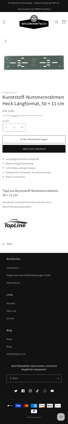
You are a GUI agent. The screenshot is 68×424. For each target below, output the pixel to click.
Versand (14, 115)
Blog (9, 346)
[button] (4, 22)
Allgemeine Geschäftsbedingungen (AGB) (28, 275)
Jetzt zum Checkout (34, 148)
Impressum (13, 267)
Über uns (11, 310)
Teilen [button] (9, 243)
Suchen (11, 318)
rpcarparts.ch (36, 417)
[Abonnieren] (57, 378)
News (9, 339)
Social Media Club (16, 353)
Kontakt (11, 303)
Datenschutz (13, 282)
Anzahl (5, 121)
